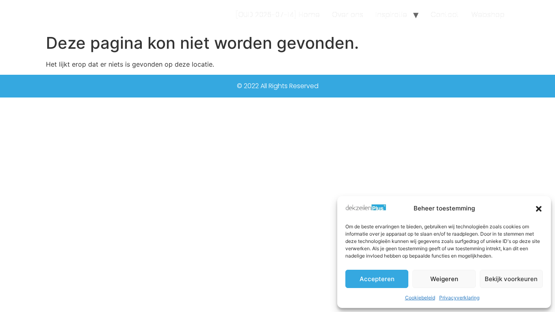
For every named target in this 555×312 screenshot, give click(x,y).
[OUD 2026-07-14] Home (278, 15)
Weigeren (444, 279)
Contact (445, 15)
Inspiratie (391, 15)
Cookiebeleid (420, 298)
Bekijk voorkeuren (511, 279)
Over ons (347, 15)
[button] (539, 209)
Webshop (488, 15)
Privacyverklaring (459, 298)
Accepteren (377, 279)
